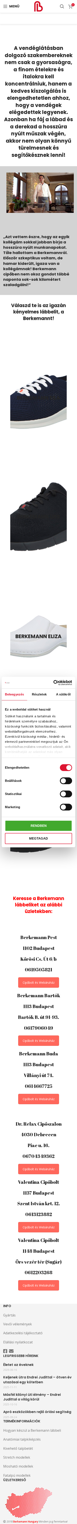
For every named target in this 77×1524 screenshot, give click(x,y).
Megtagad (38, 838)
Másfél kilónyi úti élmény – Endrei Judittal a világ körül (32, 1397)
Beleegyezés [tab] (14, 694)
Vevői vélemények (17, 1324)
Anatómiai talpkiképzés (22, 1439)
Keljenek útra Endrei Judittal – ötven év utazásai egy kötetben (37, 1379)
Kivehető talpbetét (18, 1448)
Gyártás (9, 1315)
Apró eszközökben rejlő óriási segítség (37, 1412)
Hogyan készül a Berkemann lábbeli (32, 1430)
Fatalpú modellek (17, 1475)
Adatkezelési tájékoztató (23, 1333)
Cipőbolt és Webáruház (39, 982)
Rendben (39, 825)
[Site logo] (38, 6)
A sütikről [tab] (63, 694)
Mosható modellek (18, 1466)
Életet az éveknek (18, 1364)
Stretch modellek (16, 1457)
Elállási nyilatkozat (18, 1342)
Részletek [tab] (39, 694)
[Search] (62, 6)
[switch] (66, 780)
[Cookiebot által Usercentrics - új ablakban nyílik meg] (54, 682)
